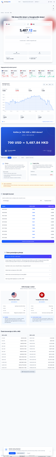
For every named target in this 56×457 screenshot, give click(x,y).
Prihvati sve (12, 453)
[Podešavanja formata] (53, 5)
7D (44, 84)
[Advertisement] (28, 7)
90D (49, 84)
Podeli (9, 157)
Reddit (22, 157)
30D (47, 84)
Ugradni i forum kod (29, 157)
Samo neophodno (20, 453)
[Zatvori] (50, 451)
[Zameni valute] (28, 24)
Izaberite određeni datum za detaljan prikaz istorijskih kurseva (13, 198)
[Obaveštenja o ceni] (54, 2)
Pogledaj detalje (47, 200)
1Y (52, 84)
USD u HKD (7, 12)
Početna (2, 12)
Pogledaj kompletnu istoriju (48, 121)
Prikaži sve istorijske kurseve (28, 241)
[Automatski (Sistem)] (53, 8)
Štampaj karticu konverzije (28, 371)
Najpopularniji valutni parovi (28, 1)
